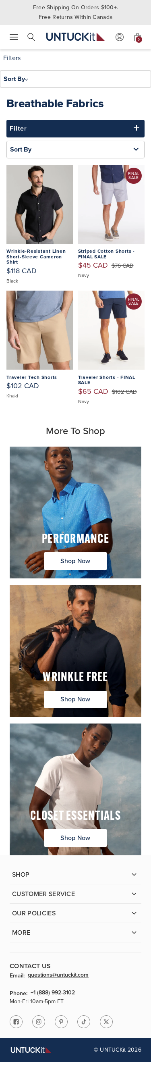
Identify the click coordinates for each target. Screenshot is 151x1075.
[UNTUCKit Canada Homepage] (75, 37)
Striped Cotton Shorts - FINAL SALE (106, 254)
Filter (18, 128)
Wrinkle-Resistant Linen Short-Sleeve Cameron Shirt (36, 257)
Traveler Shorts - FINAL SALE (106, 380)
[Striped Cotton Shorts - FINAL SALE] (111, 204)
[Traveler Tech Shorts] (39, 330)
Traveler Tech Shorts (31, 378)
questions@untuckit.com (58, 975)
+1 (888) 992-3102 (53, 993)
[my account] (119, 37)
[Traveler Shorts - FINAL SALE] (111, 330)
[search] (31, 37)
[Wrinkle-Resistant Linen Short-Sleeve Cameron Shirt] (39, 204)
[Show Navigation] (13, 37)
